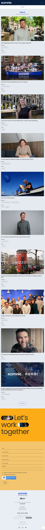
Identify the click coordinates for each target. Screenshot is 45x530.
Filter (23, 7)
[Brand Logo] (6, 2)
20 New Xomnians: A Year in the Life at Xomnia (13, 316)
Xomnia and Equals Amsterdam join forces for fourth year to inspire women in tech (21, 276)
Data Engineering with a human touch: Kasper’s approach (16, 43)
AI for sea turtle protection (8, 198)
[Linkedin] (19, 527)
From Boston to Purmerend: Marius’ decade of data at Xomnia (17, 354)
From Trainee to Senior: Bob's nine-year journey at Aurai (15, 237)
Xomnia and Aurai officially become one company (14, 82)
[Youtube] (26, 527)
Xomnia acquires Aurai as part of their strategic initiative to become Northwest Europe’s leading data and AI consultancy (21, 389)
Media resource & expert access (22, 524)
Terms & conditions (22, 522)
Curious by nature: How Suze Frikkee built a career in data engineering (19, 120)
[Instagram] (22, 527)
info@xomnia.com (22, 509)
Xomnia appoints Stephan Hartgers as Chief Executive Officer (17, 159)
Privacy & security (22, 521)
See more (22, 403)
